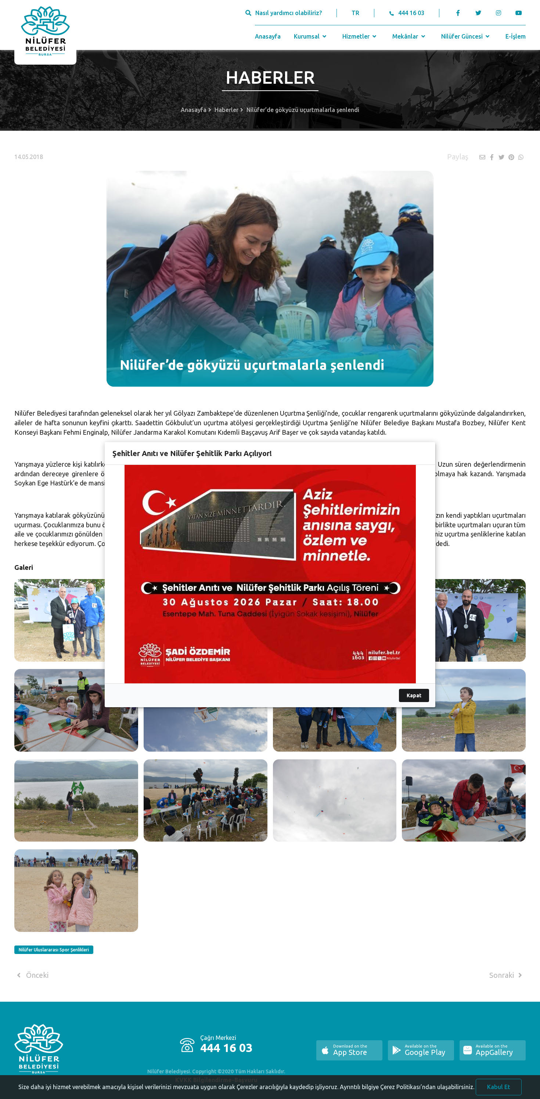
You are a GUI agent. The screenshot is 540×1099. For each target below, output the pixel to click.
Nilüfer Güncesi (462, 36)
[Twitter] (478, 13)
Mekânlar (406, 36)
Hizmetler (356, 36)
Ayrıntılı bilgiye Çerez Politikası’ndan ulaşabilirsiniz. (407, 1087)
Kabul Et (498, 1087)
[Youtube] (520, 13)
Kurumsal (307, 36)
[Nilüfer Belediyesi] (45, 32)
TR (355, 13)
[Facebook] (458, 13)
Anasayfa (268, 36)
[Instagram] (498, 13)
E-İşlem (515, 36)
